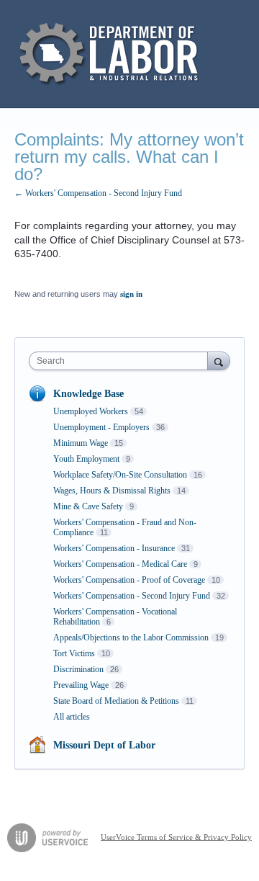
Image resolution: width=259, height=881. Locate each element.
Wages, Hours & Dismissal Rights (112, 491)
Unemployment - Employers (101, 427)
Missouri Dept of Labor (104, 745)
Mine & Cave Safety (88, 506)
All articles (71, 717)
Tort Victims (74, 653)
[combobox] (121, 361)
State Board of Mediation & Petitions (116, 701)
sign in (131, 294)
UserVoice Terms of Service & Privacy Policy (176, 836)
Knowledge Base (88, 393)
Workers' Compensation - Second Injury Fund (131, 596)
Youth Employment (86, 459)
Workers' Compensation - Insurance (114, 548)
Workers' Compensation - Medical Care (120, 564)
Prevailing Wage (81, 685)
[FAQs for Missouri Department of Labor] (110, 54)
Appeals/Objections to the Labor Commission (131, 637)
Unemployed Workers (90, 411)
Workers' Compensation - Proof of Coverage (129, 580)
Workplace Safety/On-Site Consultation (120, 475)
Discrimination (78, 669)
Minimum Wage (80, 443)
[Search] (218, 361)
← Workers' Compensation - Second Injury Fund (98, 193)
